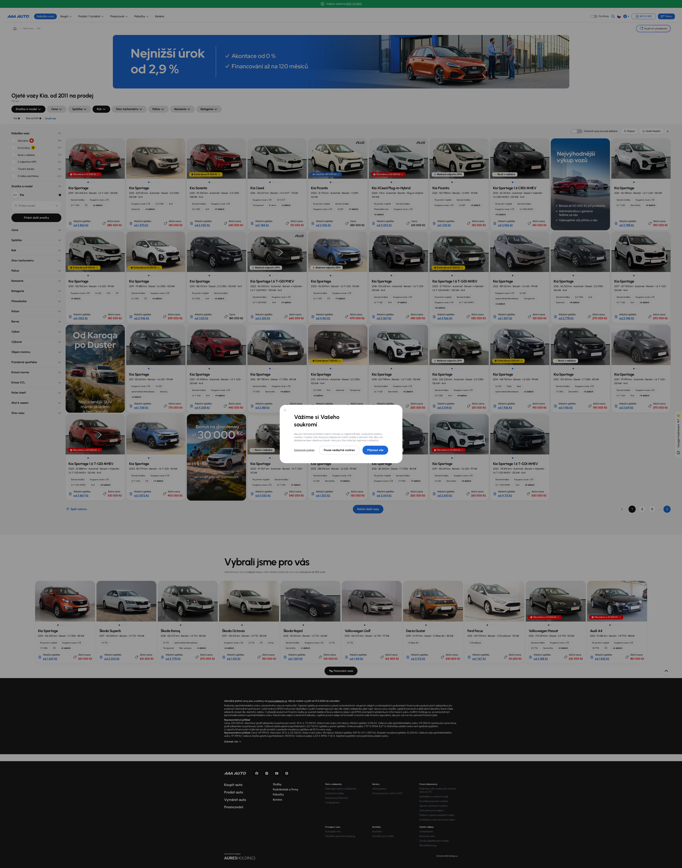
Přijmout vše (375, 450)
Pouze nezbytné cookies (339, 450)
